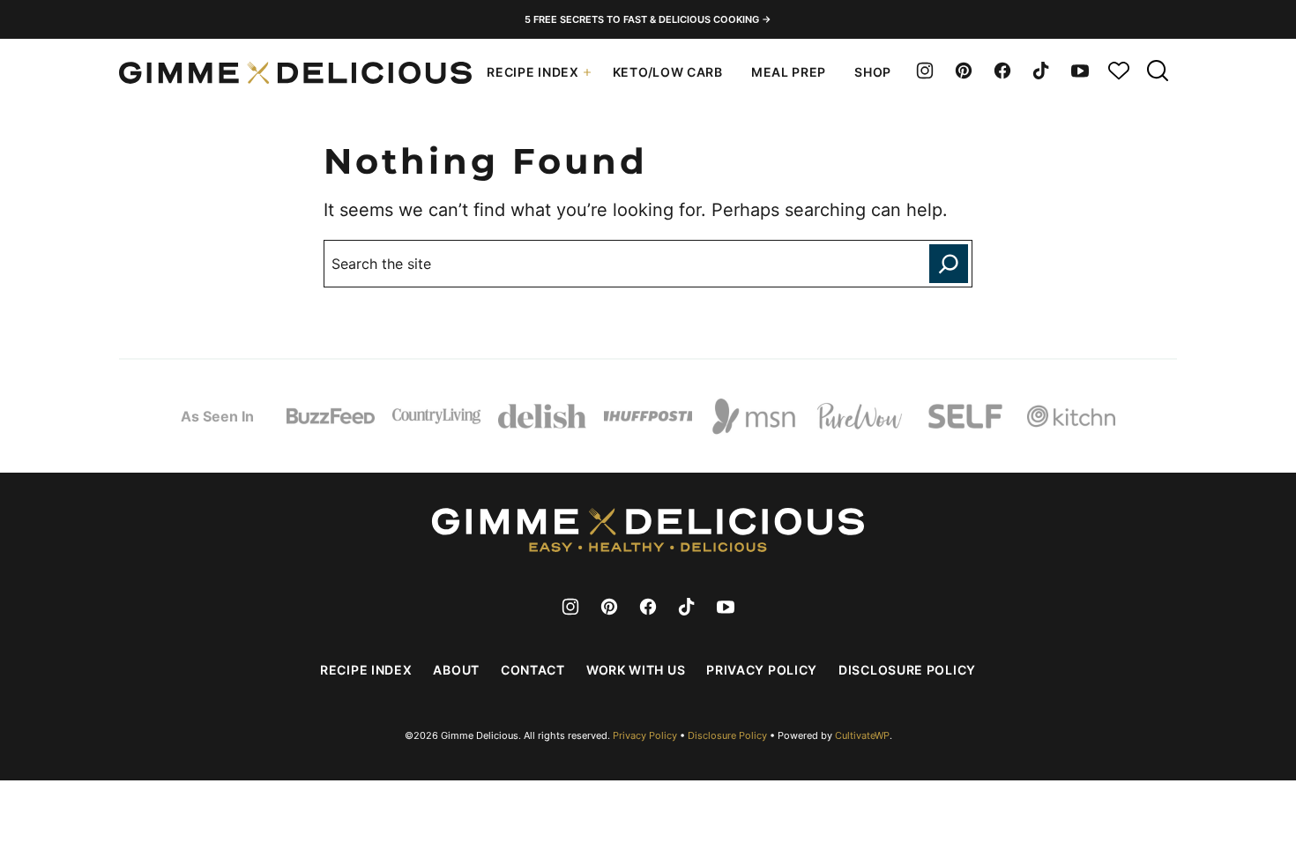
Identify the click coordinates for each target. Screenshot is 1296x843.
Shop (872, 71)
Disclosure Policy (907, 669)
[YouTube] (1080, 70)
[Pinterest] (963, 70)
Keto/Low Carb (668, 71)
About (456, 669)
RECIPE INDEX (532, 71)
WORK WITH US (635, 669)
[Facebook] (1002, 70)
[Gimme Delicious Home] (295, 73)
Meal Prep (788, 71)
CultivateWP (862, 735)
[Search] (1157, 70)
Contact (533, 669)
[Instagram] (924, 70)
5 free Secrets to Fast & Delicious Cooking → (648, 19)
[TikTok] (1041, 70)
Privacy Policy (761, 669)
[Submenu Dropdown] (587, 72)
